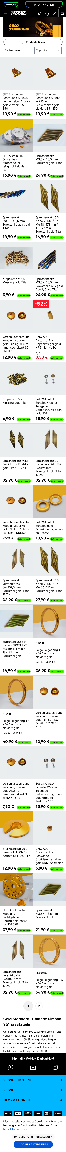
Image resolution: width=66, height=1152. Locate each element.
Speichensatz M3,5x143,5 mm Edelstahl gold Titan (49, 159)
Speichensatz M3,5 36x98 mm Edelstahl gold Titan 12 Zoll (16, 464)
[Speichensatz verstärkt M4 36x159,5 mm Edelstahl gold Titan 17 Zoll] (16, 559)
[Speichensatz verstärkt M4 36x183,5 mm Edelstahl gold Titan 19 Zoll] (16, 951)
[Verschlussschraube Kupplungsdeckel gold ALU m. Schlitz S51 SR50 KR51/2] (16, 501)
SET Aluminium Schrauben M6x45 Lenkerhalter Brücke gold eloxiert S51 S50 (16, 101)
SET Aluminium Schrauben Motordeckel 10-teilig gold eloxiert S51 (15, 163)
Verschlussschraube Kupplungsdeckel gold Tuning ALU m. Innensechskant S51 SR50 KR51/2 (16, 344)
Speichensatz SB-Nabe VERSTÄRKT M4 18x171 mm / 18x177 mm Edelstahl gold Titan (49, 224)
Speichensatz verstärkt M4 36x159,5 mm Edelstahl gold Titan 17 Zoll (16, 587)
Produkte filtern (36, 42)
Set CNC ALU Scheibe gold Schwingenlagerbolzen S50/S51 (49, 528)
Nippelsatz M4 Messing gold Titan (15, 400)
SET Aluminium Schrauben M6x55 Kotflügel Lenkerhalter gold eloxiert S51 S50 (48, 101)
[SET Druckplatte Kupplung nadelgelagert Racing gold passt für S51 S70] (16, 889)
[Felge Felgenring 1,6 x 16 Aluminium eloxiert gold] (16, 692)
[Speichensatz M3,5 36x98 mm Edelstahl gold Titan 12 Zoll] (16, 440)
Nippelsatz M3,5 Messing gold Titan (15, 280)
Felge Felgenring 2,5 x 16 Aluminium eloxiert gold (49, 983)
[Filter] (5, 13)
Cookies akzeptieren (33, 1144)
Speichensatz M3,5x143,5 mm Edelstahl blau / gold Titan (16, 223)
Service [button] (9, 1090)
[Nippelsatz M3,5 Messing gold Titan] (16, 258)
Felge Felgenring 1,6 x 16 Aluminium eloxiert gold (16, 724)
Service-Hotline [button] (17, 1080)
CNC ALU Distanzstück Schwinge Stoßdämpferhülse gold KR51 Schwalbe (49, 856)
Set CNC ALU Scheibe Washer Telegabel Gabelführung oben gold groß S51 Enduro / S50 (49, 792)
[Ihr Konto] (54, 13)
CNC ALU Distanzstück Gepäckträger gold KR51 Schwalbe (48, 342)
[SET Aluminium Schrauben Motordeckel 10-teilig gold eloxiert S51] (16, 135)
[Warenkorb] (62, 13)
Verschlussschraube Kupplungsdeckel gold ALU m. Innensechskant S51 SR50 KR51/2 (16, 790)
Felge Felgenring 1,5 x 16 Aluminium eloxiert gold (49, 653)
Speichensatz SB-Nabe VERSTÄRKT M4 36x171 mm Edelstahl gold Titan (49, 586)
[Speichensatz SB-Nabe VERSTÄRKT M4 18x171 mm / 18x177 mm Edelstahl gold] (16, 621)
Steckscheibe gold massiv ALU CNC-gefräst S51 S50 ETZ (16, 852)
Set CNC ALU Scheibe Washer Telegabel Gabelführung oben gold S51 (49, 406)
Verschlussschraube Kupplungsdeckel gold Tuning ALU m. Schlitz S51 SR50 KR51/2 (49, 719)
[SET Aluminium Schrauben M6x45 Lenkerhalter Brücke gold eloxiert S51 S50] (16, 73)
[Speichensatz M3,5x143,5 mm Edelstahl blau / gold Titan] (16, 196)
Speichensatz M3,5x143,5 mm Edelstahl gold (47, 913)
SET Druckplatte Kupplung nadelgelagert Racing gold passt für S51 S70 (15, 917)
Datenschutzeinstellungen (33, 1136)
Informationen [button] (16, 1100)
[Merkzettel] (47, 13)
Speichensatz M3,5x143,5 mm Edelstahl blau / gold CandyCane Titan (49, 284)
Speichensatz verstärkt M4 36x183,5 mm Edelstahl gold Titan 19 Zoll (16, 979)
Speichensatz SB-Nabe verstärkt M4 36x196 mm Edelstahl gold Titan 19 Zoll (49, 468)
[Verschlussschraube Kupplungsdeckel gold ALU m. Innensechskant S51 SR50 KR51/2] (16, 763)
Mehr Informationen (15, 1129)
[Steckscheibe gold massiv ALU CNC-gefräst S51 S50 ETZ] (16, 828)
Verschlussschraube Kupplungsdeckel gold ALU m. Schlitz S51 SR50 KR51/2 (16, 528)
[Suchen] (39, 13)
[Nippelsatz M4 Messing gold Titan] (16, 378)
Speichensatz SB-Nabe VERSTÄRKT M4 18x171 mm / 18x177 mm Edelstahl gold (15, 649)
